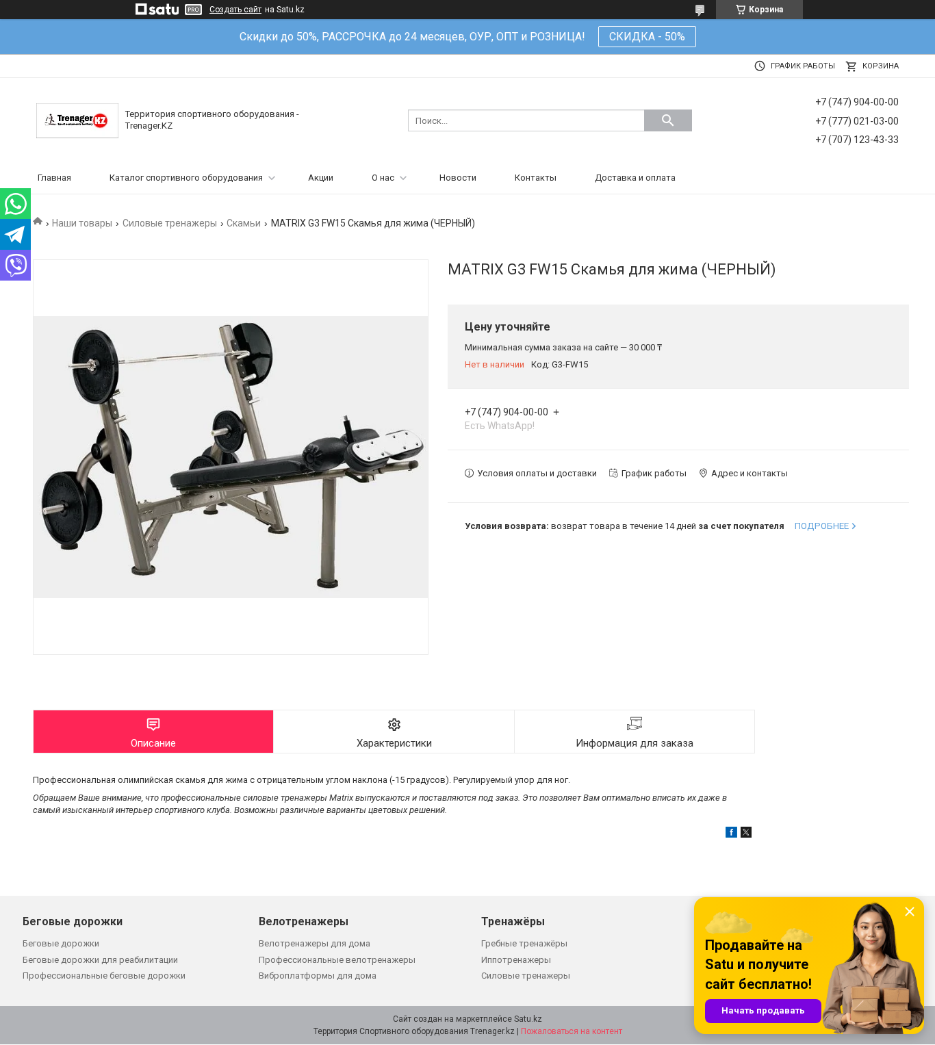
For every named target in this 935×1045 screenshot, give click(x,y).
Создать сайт (235, 9)
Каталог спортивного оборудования (186, 177)
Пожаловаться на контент (571, 1031)
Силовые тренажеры (170, 223)
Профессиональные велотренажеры (337, 960)
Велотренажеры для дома (314, 943)
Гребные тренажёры (524, 943)
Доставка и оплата (635, 177)
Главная (54, 177)
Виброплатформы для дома (317, 975)
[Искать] (668, 120)
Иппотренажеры (516, 960)
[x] (746, 834)
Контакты (535, 177)
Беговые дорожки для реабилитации (100, 960)
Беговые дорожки (61, 943)
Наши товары (82, 223)
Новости (457, 177)
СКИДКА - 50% (647, 36)
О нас (383, 177)
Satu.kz (528, 1019)
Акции (320, 177)
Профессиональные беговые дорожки (104, 975)
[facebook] (731, 834)
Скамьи (244, 223)
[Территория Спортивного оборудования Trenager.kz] (77, 120)
